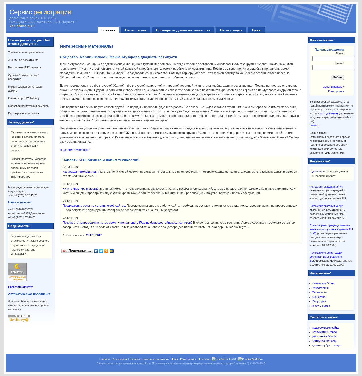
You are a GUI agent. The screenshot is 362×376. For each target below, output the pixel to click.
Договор (317, 171)
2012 (89, 235)
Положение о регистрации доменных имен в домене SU (326, 256)
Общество (318, 296)
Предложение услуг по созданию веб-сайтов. (94, 205)
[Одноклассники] (106, 251)
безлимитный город (324, 331)
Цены (256, 30)
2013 (98, 235)
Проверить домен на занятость (183, 30)
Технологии (319, 292)
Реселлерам (135, 30)
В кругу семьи (321, 305)
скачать (314, 125)
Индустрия (319, 301)
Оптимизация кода (324, 340)
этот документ (329, 113)
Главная (108, 30)
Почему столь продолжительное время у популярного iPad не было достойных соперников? (127, 222)
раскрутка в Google (324, 336)
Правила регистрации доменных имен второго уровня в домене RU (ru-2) (331, 229)
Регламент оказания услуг (326, 186)
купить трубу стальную (326, 345)
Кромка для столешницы (80, 171)
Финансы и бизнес (323, 283)
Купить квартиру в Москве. (81, 188)
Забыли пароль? (333, 86)
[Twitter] (101, 251)
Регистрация (231, 30)
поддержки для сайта (325, 327)
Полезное (204, 359)
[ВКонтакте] (96, 251)
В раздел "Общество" (75, 150)
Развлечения (320, 287)
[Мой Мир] (111, 251)
